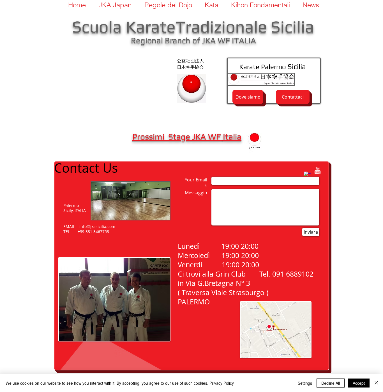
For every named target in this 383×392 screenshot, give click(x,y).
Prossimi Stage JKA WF (177, 137)
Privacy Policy (221, 383)
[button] (166, 5)
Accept (359, 383)
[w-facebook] (307, 175)
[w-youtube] (317, 170)
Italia (232, 137)
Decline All (330, 383)
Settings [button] (305, 383)
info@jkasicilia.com (97, 226)
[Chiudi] (376, 383)
